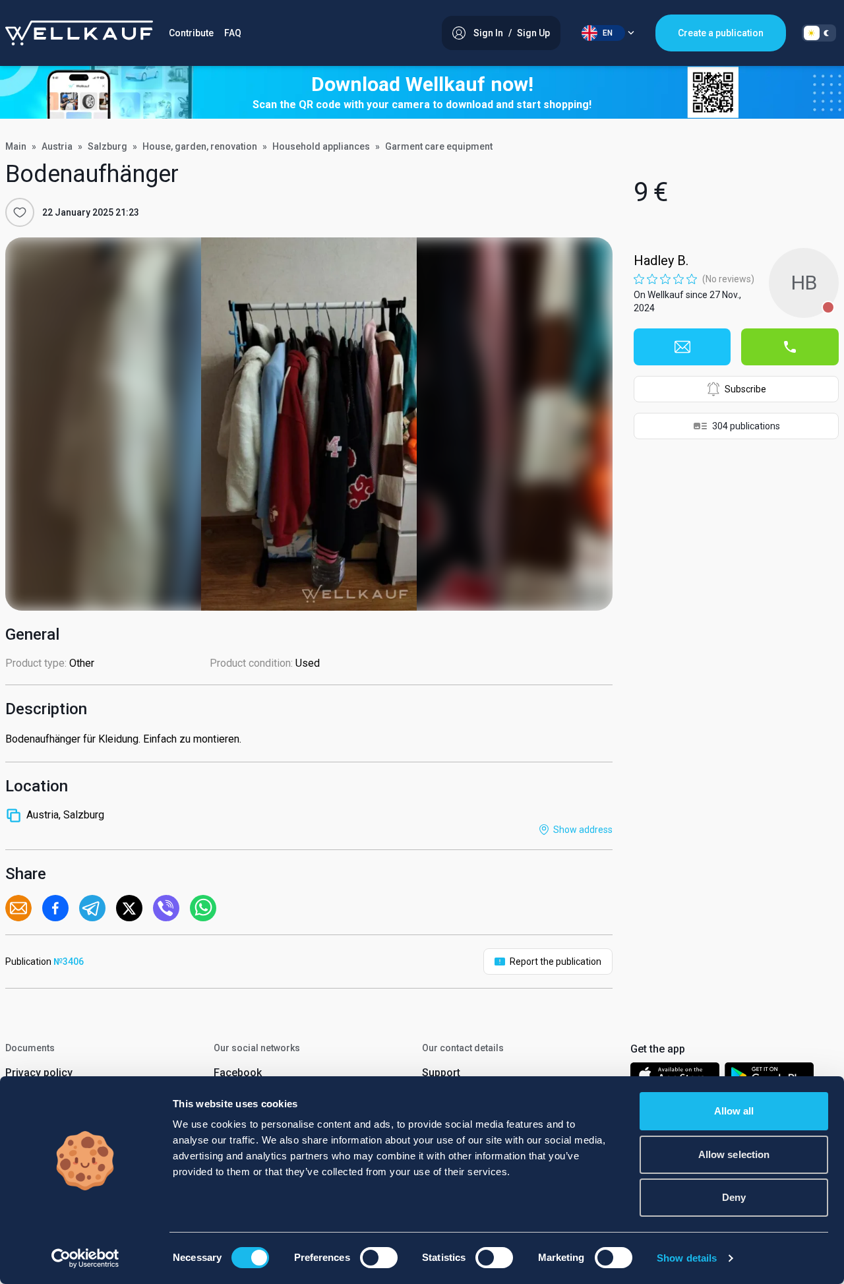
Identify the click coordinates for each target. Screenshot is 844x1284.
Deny (734, 1197)
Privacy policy (39, 1072)
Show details (687, 1258)
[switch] (379, 1257)
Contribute (191, 33)
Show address (583, 829)
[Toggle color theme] (819, 33)
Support (441, 1072)
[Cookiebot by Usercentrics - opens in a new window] (85, 1258)
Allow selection (734, 1154)
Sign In (488, 33)
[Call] (790, 346)
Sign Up (533, 33)
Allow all (734, 1110)
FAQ (232, 33)
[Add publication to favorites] (19, 212)
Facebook (238, 1072)
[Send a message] (682, 346)
